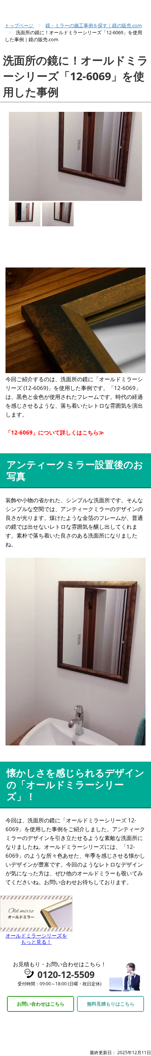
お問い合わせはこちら (41, 1003)
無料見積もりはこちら (111, 1003)
